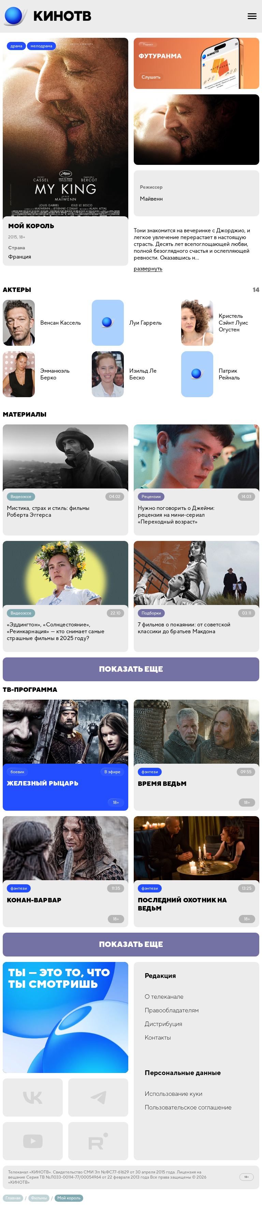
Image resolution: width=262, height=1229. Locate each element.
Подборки (151, 613)
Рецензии (151, 496)
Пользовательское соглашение (188, 1107)
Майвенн (151, 199)
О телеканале (164, 997)
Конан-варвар (34, 900)
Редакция (160, 976)
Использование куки (173, 1094)
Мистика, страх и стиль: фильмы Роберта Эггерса (48, 511)
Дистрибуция (163, 1024)
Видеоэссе (21, 496)
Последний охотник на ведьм (182, 905)
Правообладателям (172, 1010)
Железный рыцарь (42, 784)
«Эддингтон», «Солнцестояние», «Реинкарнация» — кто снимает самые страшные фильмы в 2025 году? (55, 631)
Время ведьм (162, 784)
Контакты (158, 1037)
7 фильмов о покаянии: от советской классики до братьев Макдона (184, 628)
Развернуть (148, 268)
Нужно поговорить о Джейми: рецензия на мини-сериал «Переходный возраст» (176, 515)
